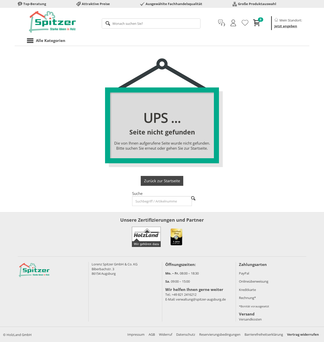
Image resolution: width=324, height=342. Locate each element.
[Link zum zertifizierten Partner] (176, 237)
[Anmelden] (233, 23)
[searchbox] (151, 23)
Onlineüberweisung (253, 281)
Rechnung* (247, 297)
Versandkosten (250, 319)
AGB (152, 334)
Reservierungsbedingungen (219, 334)
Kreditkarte (247, 289)
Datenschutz (185, 334)
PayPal (244, 273)
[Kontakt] (221, 23)
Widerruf (165, 334)
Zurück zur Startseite (162, 180)
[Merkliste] (245, 23)
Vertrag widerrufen (303, 334)
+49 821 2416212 (184, 294)
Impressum (136, 334)
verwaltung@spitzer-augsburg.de (201, 299)
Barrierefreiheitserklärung (264, 334)
